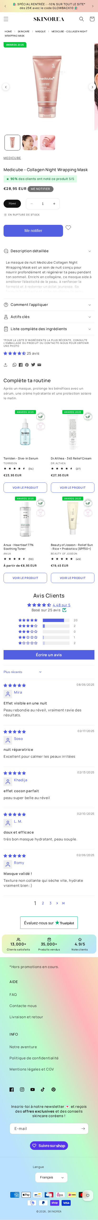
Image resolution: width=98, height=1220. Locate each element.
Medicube (12, 158)
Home (8, 31)
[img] (15, 685)
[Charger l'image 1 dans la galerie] (12, 142)
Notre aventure (23, 1046)
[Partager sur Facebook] (21, 365)
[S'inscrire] (83, 1128)
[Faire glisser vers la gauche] (6, 87)
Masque (40, 31)
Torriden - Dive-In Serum (21, 458)
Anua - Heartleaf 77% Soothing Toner (19, 546)
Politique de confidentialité (34, 1058)
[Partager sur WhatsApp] (14, 365)
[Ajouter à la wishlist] (68, 227)
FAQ (13, 994)
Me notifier (33, 231)
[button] (6, 19)
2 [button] (43, 903)
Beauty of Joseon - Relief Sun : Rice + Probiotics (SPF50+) (72, 546)
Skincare (24, 31)
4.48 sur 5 (62, 605)
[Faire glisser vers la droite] (92, 87)
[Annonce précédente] (5, 6)
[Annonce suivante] (93, 6)
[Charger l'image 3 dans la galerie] (47, 142)
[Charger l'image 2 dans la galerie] (30, 142)
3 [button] (50, 903)
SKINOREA (55, 1211)
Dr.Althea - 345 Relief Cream (71, 458)
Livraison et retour (26, 1016)
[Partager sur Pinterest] (27, 365)
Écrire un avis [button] (49, 654)
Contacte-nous (23, 1005)
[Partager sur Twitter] (33, 365)
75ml (15, 204)
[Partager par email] (39, 365)
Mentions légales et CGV (32, 1069)
